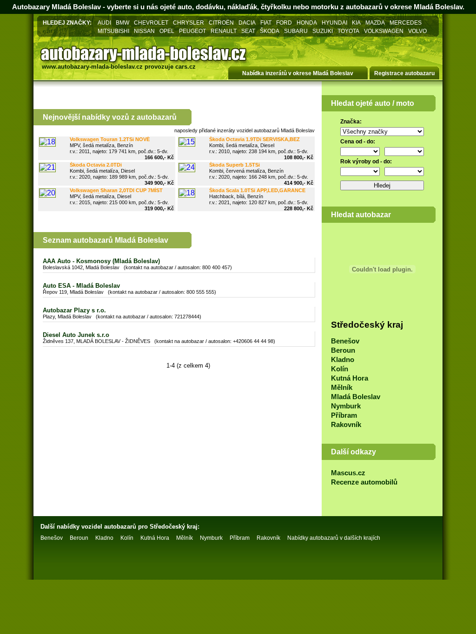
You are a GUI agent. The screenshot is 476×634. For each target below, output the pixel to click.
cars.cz (185, 66)
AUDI (104, 22)
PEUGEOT (192, 31)
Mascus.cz (348, 473)
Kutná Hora (349, 378)
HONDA (307, 22)
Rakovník (346, 424)
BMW (122, 22)
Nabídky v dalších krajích (333, 538)
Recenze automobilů (364, 482)
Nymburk (346, 406)
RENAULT (224, 31)
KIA (356, 22)
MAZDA (375, 22)
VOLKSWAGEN (383, 31)
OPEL (166, 31)
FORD (284, 22)
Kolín (339, 369)
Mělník (341, 387)
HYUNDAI (334, 22)
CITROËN (221, 22)
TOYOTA (348, 31)
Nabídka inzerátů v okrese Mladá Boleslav (297, 73)
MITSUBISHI (113, 31)
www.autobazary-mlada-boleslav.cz (92, 66)
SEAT (248, 31)
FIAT (265, 22)
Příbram (344, 415)
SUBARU (296, 31)
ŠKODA (269, 31)
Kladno (342, 359)
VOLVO (417, 31)
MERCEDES (406, 22)
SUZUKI (322, 31)
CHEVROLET (151, 22)
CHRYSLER (188, 22)
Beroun (343, 350)
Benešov (345, 341)
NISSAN (144, 31)
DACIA (247, 22)
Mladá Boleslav (355, 397)
